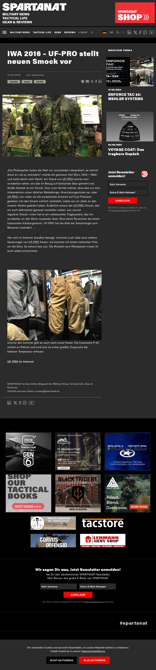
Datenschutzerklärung (93, 651)
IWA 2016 (14, 81)
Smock (27, 81)
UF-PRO (39, 81)
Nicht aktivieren (61, 660)
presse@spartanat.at (47, 391)
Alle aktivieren (94, 660)
